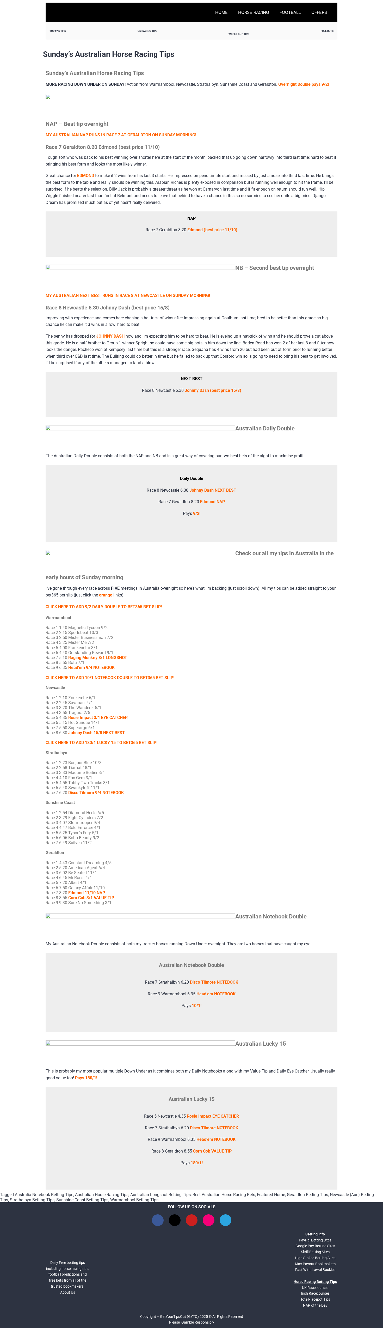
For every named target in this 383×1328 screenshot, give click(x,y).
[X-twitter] (175, 1220)
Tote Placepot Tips (315, 1299)
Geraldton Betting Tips (307, 1194)
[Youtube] (191, 1220)
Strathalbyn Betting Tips (32, 1199)
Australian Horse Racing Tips (101, 1194)
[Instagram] (208, 1220)
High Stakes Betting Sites (315, 1258)
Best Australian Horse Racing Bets (224, 1194)
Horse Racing (253, 12)
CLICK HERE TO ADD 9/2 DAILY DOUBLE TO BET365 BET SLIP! (104, 606)
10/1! (196, 1005)
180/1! (197, 1162)
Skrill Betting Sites (315, 1252)
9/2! (196, 513)
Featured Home (271, 1194)
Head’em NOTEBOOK (216, 993)
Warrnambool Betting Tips (134, 1199)
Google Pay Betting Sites (315, 1246)
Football (290, 12)
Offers (319, 12)
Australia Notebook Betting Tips (44, 1194)
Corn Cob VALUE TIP (212, 1151)
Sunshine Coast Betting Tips (82, 1199)
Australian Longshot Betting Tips (160, 1194)
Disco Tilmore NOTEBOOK (214, 982)
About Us (67, 1292)
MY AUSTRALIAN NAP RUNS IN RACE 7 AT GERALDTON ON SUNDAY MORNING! (121, 134)
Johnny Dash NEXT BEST (212, 490)
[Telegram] (225, 1220)
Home (221, 12)
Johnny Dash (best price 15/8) (213, 390)
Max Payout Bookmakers (315, 1264)
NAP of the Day (315, 1305)
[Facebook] (158, 1220)
